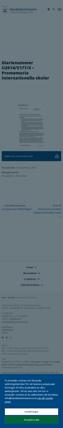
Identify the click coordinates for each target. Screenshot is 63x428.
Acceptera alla (31, 419)
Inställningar (31, 411)
